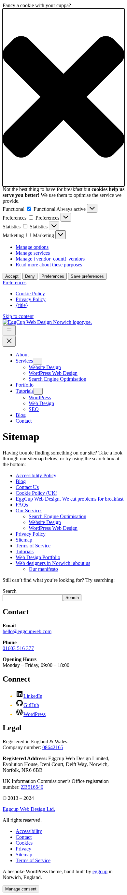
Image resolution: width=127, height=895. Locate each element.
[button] (63, 97)
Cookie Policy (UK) (36, 493)
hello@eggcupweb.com (27, 631)
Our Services (29, 510)
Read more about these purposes (49, 264)
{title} (22, 305)
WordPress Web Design (53, 528)
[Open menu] (9, 330)
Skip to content (18, 316)
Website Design (45, 522)
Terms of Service (33, 545)
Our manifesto (43, 569)
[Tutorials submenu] (38, 391)
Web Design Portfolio (38, 557)
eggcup (99, 871)
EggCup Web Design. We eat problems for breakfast (69, 499)
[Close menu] (9, 341)
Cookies (24, 843)
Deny (30, 276)
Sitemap (24, 540)
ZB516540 (32, 787)
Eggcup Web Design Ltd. (29, 809)
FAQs (22, 504)
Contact (24, 837)
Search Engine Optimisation (57, 516)
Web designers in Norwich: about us (53, 563)
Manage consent (20, 889)
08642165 (52, 747)
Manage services (33, 253)
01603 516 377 (18, 648)
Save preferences (87, 276)
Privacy (23, 848)
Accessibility (29, 831)
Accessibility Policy (36, 475)
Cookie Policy (30, 293)
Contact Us (27, 487)
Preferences (52, 276)
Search (10, 591)
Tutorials (25, 551)
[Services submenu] (37, 361)
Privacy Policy (31, 299)
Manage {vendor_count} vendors (50, 259)
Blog (21, 481)
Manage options (32, 247)
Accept (12, 276)
